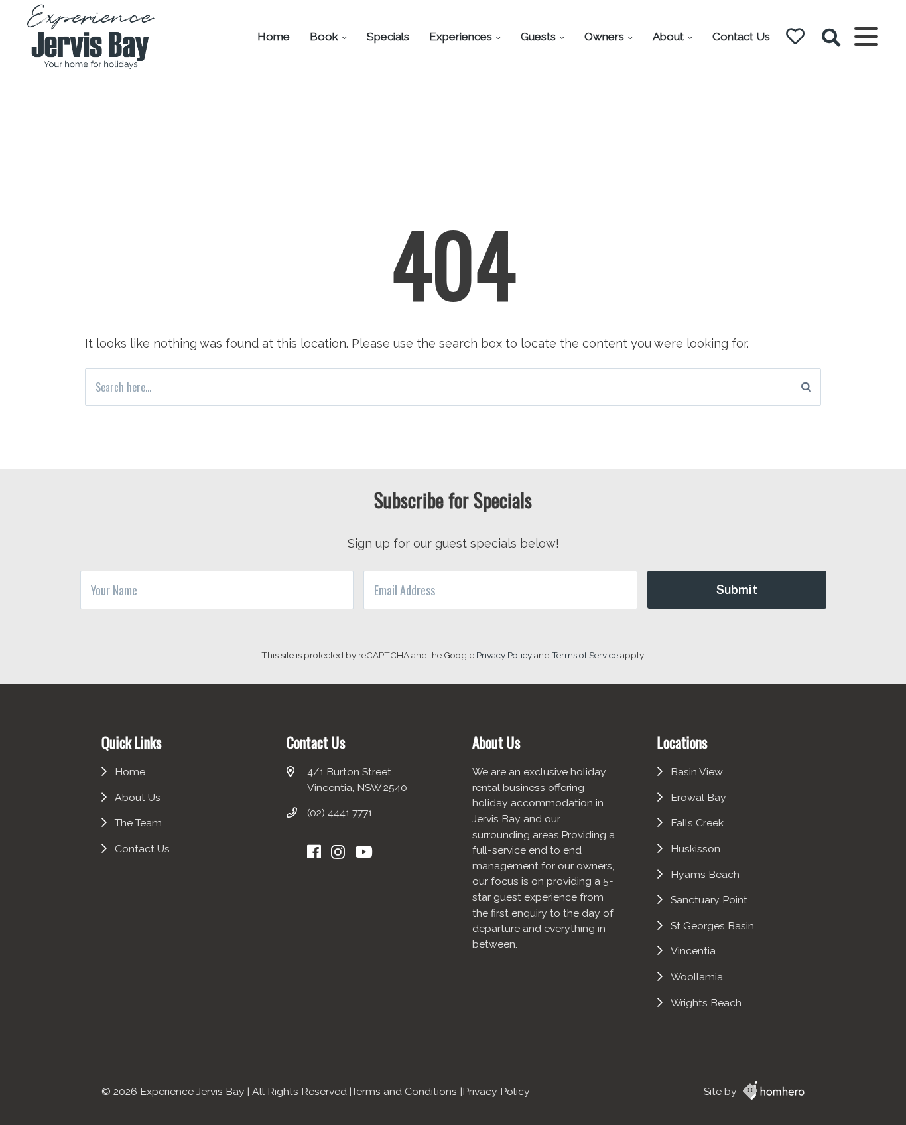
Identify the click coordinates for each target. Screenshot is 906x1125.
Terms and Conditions (404, 1091)
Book (324, 36)
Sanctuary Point (709, 899)
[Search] (806, 387)
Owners (604, 36)
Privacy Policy (505, 655)
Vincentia (693, 950)
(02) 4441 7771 (339, 812)
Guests (538, 36)
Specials (388, 36)
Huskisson (695, 848)
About (668, 36)
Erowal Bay (698, 797)
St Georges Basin (712, 925)
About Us (138, 797)
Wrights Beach (706, 1002)
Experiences (460, 36)
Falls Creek (697, 822)
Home (273, 36)
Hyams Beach (705, 874)
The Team (138, 822)
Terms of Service (586, 655)
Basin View (697, 771)
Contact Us (741, 36)
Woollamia (697, 976)
